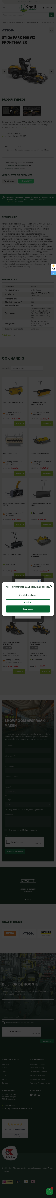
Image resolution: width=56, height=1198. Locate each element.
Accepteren (28, 609)
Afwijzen (28, 602)
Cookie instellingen (28, 595)
